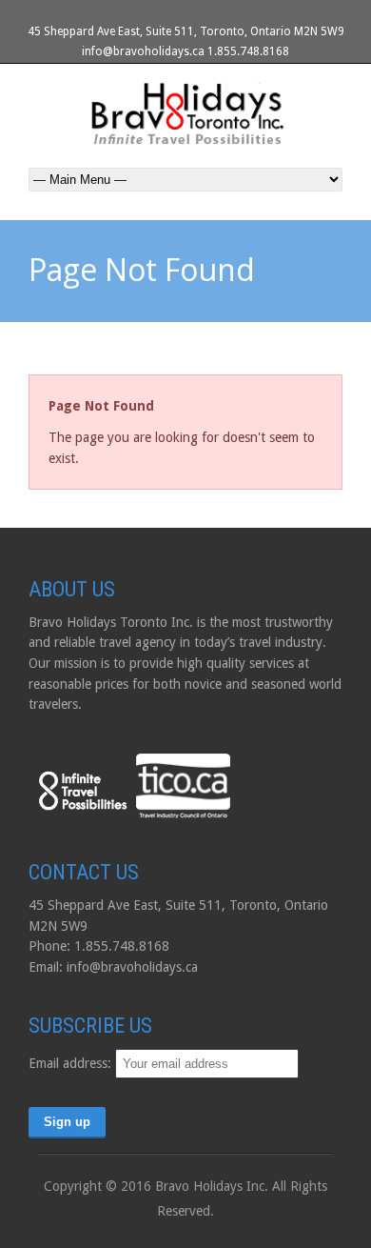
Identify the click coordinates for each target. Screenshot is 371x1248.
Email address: (72, 1063)
